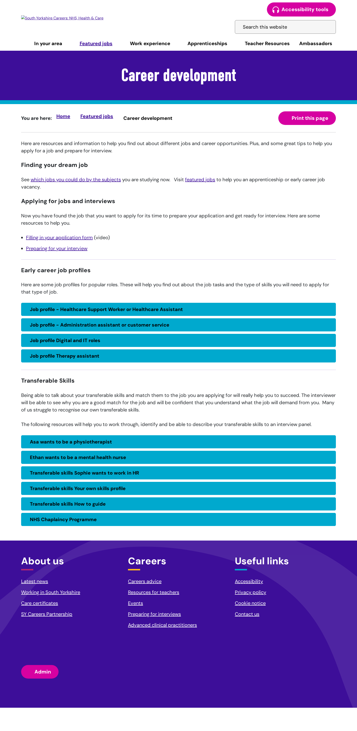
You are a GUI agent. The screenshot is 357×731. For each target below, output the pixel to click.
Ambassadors (315, 43)
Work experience (150, 43)
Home (63, 116)
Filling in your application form (59, 237)
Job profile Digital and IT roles (65, 340)
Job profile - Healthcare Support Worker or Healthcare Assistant (106, 309)
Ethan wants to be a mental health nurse (78, 457)
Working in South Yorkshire (50, 592)
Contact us (247, 614)
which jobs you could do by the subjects (76, 179)
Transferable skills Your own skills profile (78, 488)
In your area (48, 43)
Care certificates (39, 603)
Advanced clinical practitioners (162, 625)
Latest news (34, 581)
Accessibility (249, 581)
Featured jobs (96, 43)
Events (135, 603)
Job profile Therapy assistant (64, 356)
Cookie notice (250, 603)
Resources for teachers (153, 592)
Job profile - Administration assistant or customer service (99, 325)
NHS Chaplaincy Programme (63, 519)
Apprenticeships (207, 43)
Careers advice (145, 581)
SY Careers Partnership (46, 614)
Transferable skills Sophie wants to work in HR (84, 473)
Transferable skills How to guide (68, 504)
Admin (42, 671)
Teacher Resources (267, 43)
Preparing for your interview (56, 248)
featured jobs (200, 179)
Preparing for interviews (154, 614)
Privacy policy (250, 592)
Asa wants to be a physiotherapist (71, 442)
